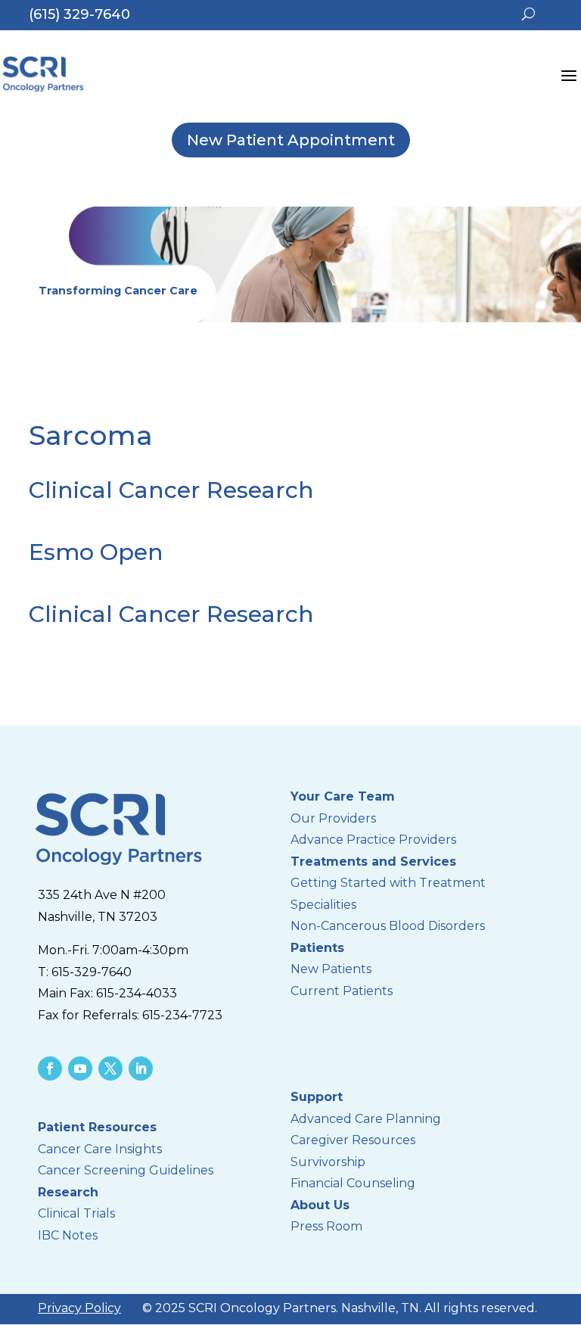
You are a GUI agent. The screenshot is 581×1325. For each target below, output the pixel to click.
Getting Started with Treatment (388, 883)
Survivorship (327, 1162)
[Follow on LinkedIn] (141, 1068)
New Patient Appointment (291, 140)
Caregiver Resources (352, 1140)
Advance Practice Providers (373, 839)
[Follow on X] (110, 1068)
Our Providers (333, 818)
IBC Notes (68, 1235)
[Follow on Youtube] (80, 1068)
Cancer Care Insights (100, 1149)
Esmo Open (96, 552)
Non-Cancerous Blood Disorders (387, 926)
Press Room (326, 1226)
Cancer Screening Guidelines (125, 1170)
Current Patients (341, 991)
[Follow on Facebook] (50, 1068)
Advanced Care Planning (367, 1119)
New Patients (330, 969)
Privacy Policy (79, 1308)
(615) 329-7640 (79, 14)
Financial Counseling (352, 1183)
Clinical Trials (76, 1213)
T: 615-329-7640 (85, 972)
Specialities (323, 904)
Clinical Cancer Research (171, 490)
